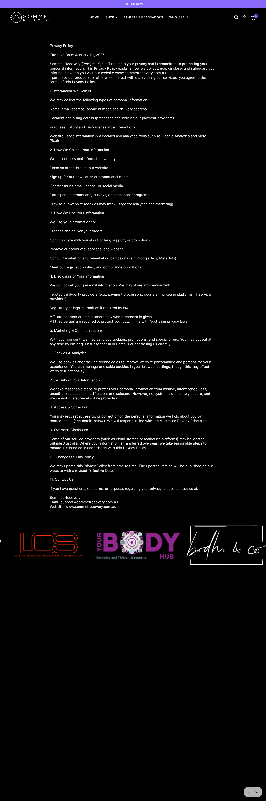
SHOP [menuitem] (109, 17)
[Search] (236, 17)
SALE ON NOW (133, 4)
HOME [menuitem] (94, 17)
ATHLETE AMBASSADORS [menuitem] (143, 17)
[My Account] (244, 17)
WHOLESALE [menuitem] (178, 17)
